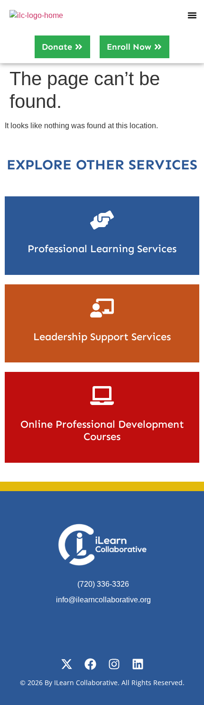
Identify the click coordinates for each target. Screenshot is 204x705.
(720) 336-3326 (103, 584)
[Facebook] (90, 664)
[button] (192, 15)
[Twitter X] (67, 664)
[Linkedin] (138, 664)
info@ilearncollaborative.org (103, 600)
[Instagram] (114, 664)
